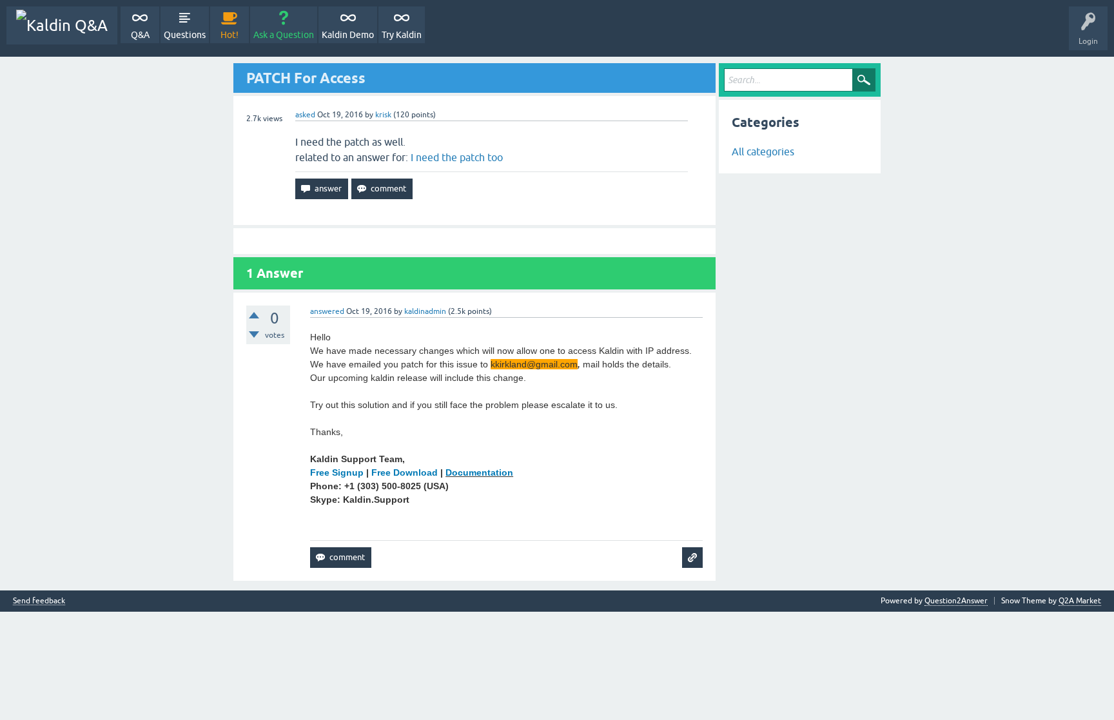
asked (305, 114)
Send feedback (39, 601)
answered (327, 311)
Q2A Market (1080, 600)
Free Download (404, 472)
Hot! (229, 35)
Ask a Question (283, 35)
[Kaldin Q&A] (61, 25)
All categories (763, 151)
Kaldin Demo (348, 35)
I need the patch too (457, 157)
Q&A (140, 35)
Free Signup (337, 472)
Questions (185, 35)
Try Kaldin (402, 35)
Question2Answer (956, 600)
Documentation (479, 472)
